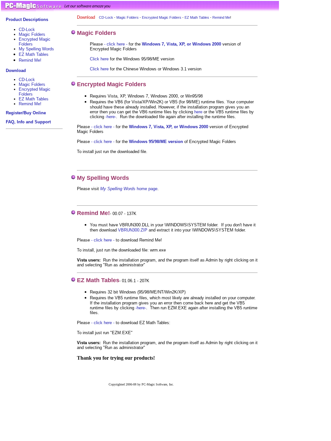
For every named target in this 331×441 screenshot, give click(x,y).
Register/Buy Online (26, 112)
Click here (99, 58)
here (198, 111)
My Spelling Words (36, 48)
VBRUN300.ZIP (132, 230)
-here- (140, 307)
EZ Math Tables (33, 54)
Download (16, 70)
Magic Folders (32, 34)
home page (146, 188)
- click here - (115, 44)
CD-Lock (27, 29)
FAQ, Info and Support (28, 121)
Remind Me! (30, 103)
